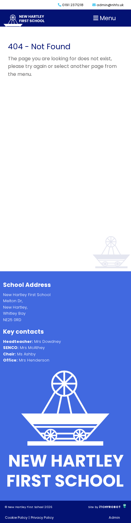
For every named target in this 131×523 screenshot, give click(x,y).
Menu (107, 18)
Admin (114, 517)
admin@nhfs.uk (110, 4)
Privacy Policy (42, 517)
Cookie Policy (16, 517)
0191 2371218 (72, 4)
